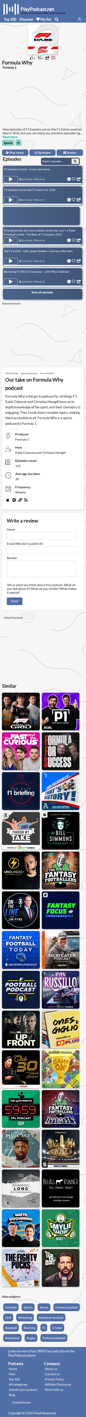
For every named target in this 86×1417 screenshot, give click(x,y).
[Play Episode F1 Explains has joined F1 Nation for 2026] (11, 200)
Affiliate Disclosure (58, 1384)
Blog (12, 1395)
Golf (8, 1317)
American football (51, 1317)
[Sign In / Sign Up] (80, 19)
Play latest (16, 152)
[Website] (20, 501)
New (12, 1374)
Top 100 (10, 19)
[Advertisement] (34, 100)
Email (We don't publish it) (25, 543)
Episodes (44, 152)
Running (29, 1328)
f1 (18, 143)
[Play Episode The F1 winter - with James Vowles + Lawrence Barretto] (11, 261)
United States (21, 1402)
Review (12, 558)
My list (45, 19)
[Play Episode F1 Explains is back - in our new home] (11, 179)
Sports (8, 143)
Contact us (52, 1374)
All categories (18, 1384)
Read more (10, 137)
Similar (71, 152)
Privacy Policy (54, 1379)
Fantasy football (66, 1307)
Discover (26, 19)
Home (13, 1369)
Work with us (54, 1389)
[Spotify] (14, 501)
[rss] (26, 501)
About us (51, 1369)
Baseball (11, 1328)
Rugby (31, 1338)
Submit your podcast (23, 1389)
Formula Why (47, 373)
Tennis (44, 1307)
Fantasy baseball (53, 1338)
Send (14, 601)
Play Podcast (11, 373)
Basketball (12, 1338)
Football (11, 1307)
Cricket (57, 1328)
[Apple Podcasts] (8, 501)
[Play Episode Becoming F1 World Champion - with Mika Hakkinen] (11, 282)
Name (11, 529)
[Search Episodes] (75, 161)
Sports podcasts (29, 373)
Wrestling (25, 1317)
